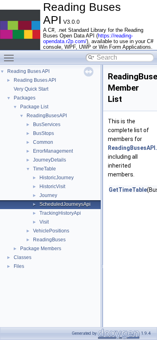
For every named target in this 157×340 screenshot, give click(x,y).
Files (19, 266)
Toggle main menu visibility (10, 57)
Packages (24, 98)
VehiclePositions (51, 231)
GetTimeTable (128, 190)
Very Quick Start (31, 89)
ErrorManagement (53, 151)
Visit (44, 222)
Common (43, 142)
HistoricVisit (52, 186)
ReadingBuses (49, 240)
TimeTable (44, 169)
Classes (22, 257)
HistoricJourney (56, 177)
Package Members (40, 248)
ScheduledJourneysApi (65, 204)
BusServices (46, 124)
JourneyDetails (49, 160)
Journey (48, 195)
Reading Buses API (28, 71)
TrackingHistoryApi (60, 213)
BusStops (43, 133)
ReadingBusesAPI (47, 115)
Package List (34, 107)
